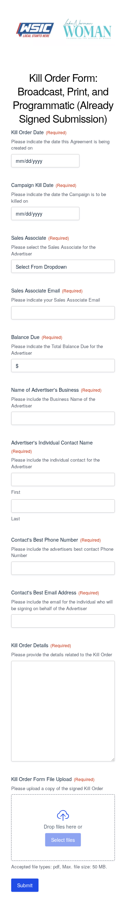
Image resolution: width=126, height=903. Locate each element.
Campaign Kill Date (43, 184)
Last (15, 518)
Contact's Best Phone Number (56, 539)
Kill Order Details (41, 645)
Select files (63, 839)
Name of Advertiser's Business (56, 389)
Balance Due (36, 336)
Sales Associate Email (47, 290)
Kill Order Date (38, 132)
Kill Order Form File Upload (52, 778)
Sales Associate (40, 237)
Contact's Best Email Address (55, 592)
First (15, 492)
